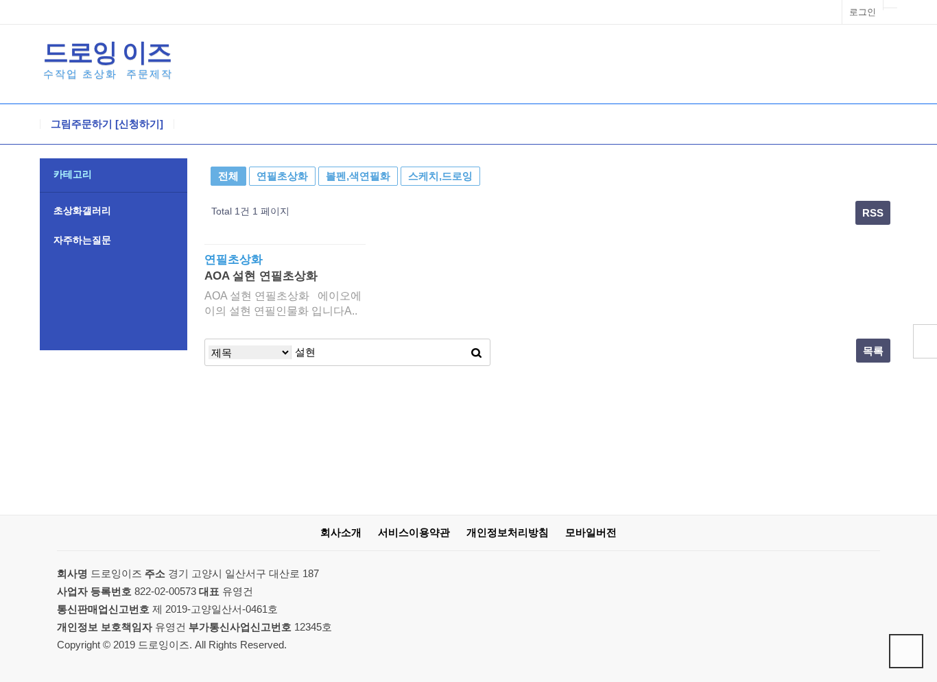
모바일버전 (591, 532)
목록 (873, 350)
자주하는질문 (82, 239)
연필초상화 (282, 176)
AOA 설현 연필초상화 (261, 275)
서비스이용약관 (414, 532)
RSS (872, 213)
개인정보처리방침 (507, 532)
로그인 (862, 12)
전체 (228, 176)
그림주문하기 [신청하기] (107, 124)
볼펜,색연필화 (358, 176)
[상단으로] (906, 651)
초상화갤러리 (82, 210)
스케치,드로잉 (440, 176)
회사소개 (340, 532)
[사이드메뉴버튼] (925, 341)
